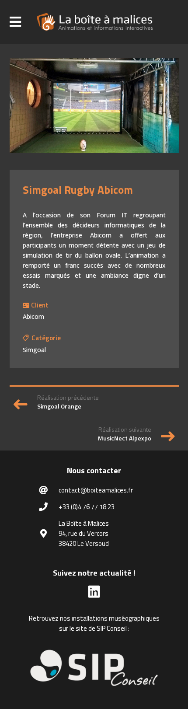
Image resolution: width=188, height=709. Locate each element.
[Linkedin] (94, 594)
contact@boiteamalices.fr (96, 490)
